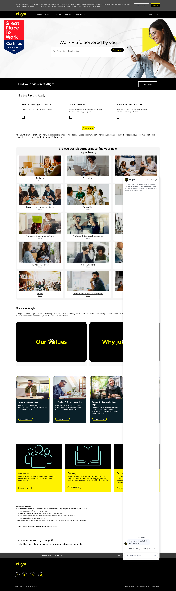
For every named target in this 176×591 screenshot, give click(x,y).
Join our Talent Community (75, 14)
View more (88, 128)
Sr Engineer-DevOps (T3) (129, 104)
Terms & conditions (143, 586)
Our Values (57, 14)
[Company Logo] (24, 14)
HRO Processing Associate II (36, 104)
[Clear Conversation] (148, 179)
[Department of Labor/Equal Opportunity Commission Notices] (88, 527)
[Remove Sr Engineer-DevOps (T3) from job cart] (118, 117)
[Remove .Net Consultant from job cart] (70, 117)
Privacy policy (155, 586)
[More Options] (127, 555)
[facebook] (17, 574)
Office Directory (130, 586)
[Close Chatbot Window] (156, 179)
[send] (154, 555)
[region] (141, 367)
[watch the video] (51, 342)
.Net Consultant (77, 104)
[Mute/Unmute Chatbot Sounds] (152, 179)
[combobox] (81, 51)
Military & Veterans (42, 14)
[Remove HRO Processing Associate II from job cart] (23, 117)
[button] (141, 5)
